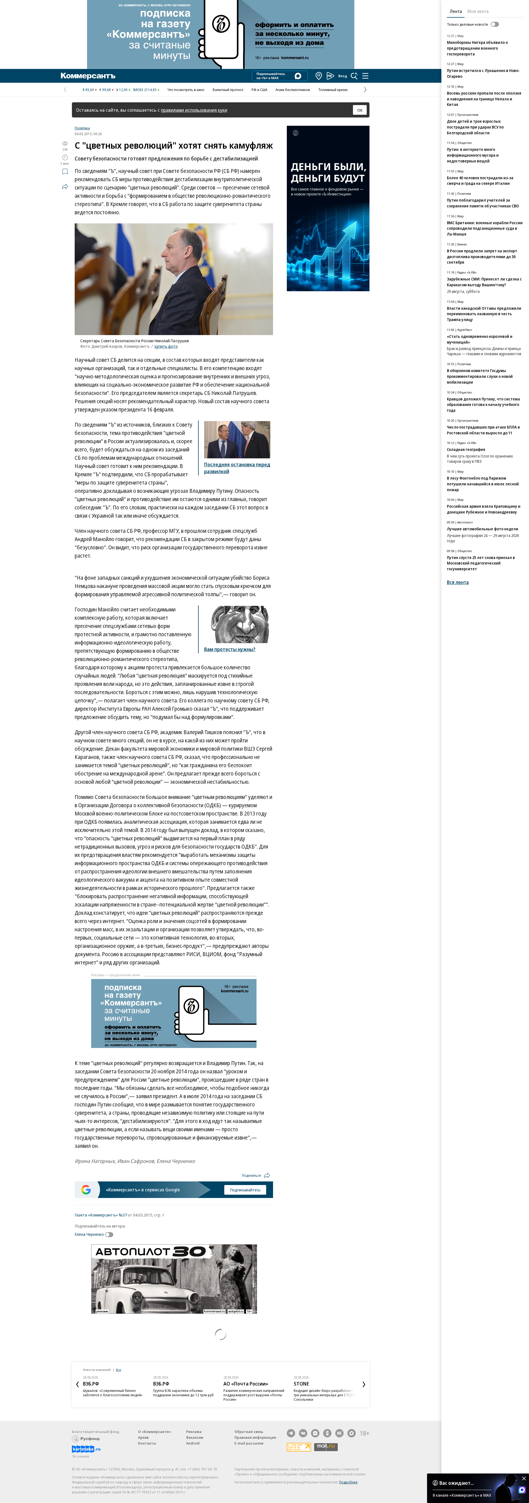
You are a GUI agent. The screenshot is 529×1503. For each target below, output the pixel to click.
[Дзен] (315, 1433)
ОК (360, 110)
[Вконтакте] (303, 1433)
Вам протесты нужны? (229, 649)
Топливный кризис (333, 89)
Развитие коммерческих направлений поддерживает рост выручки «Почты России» (253, 1395)
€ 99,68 (105, 89)
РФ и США (259, 89)
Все (118, 1370)
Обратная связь (248, 1431)
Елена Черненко (89, 1234)
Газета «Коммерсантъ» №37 (101, 1215)
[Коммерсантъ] (88, 76)
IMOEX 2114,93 (144, 89)
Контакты (147, 1443)
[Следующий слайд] (363, 1384)
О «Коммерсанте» (154, 1431)
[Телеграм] (291, 1433)
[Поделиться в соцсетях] (65, 186)
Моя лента (477, 11)
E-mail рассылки (248, 1443)
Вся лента (458, 582)
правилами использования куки (194, 110)
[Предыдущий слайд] (77, 1384)
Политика (82, 127)
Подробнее (348, 1482)
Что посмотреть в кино (186, 89)
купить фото (166, 346)
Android (192, 1443)
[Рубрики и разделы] (365, 76)
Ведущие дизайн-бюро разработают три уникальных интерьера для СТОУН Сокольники (324, 1395)
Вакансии (194, 1437)
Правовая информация (255, 1437)
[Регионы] (319, 76)
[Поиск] (354, 76)
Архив (143, 1437)
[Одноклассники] (327, 1433)
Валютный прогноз (228, 89)
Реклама (194, 1431)
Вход (342, 75)
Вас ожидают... (456, 1483)
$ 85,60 (88, 89)
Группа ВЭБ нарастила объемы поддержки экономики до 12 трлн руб (183, 1392)
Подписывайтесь (245, 1189)
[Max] (351, 1433)
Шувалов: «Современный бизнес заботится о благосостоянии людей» (112, 1392)
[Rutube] (339, 1433)
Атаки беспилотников (293, 89)
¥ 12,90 (122, 89)
